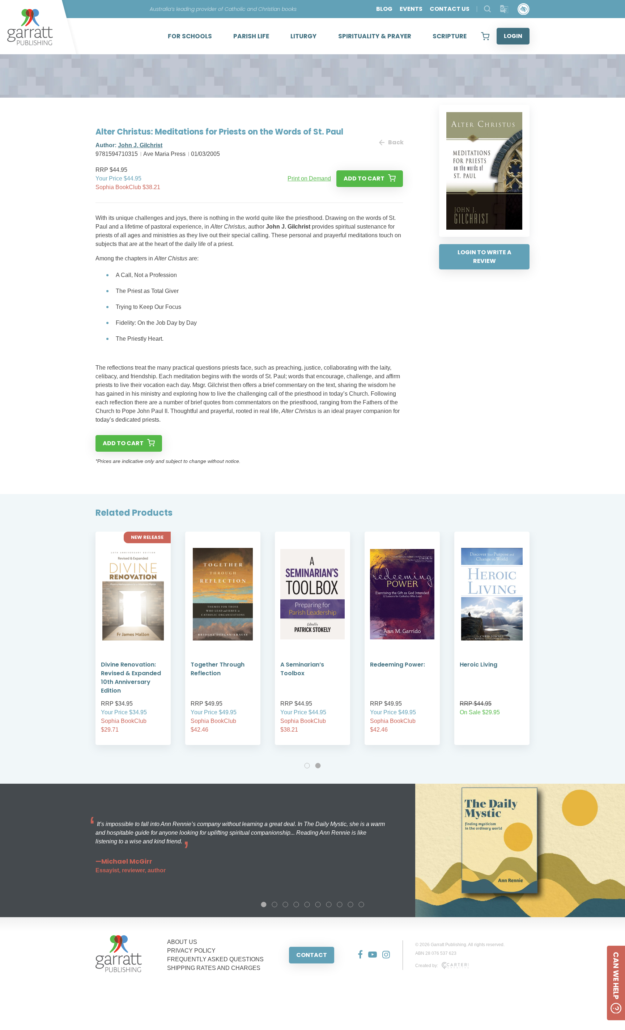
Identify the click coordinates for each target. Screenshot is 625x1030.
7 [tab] (328, 904)
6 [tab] (318, 904)
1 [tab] (307, 765)
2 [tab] (318, 765)
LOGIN (513, 36)
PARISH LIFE (251, 36)
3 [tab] (285, 904)
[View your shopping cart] (485, 36)
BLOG (384, 9)
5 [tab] (307, 904)
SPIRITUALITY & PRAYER (374, 36)
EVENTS (411, 9)
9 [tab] (350, 904)
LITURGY (303, 36)
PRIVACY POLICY (191, 951)
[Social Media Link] (357, 955)
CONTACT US (449, 9)
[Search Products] (487, 8)
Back (395, 142)
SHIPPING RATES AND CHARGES (213, 968)
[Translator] (504, 9)
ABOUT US (182, 942)
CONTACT (311, 955)
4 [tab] (296, 904)
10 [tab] (361, 904)
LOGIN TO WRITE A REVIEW (484, 256)
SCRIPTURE (450, 36)
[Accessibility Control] (524, 9)
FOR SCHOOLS (190, 36)
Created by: (426, 965)
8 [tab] (339, 904)
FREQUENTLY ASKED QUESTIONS (215, 959)
